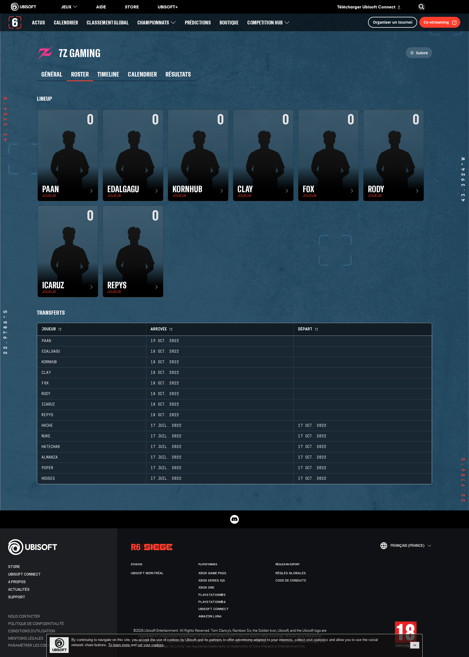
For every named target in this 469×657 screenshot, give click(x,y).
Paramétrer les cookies (31, 645)
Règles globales (290, 573)
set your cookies (151, 645)
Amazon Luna (209, 616)
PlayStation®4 (212, 602)
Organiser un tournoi (392, 22)
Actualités (19, 589)
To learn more (119, 645)
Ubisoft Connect (24, 574)
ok (414, 645)
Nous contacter (24, 616)
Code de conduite (290, 580)
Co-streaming (436, 22)
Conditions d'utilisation (31, 630)
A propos (17, 582)
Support (16, 597)
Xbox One (206, 587)
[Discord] (234, 519)
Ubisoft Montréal (147, 573)
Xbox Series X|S (211, 580)
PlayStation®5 (212, 595)
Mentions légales (25, 638)
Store (14, 567)
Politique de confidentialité (36, 623)
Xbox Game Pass (212, 573)
